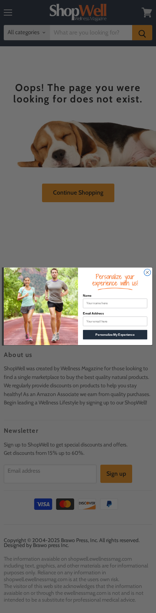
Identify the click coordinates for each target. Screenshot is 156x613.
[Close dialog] (147, 272)
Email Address (93, 314)
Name (87, 296)
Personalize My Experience (114, 334)
